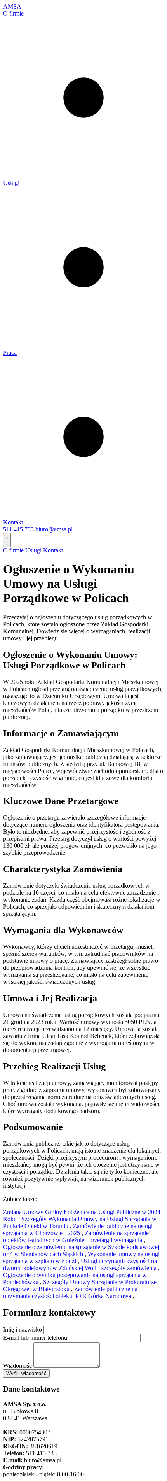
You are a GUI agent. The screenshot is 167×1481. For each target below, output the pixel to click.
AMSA (12, 6)
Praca (10, 352)
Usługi (11, 183)
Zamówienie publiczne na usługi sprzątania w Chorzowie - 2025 (78, 1229)
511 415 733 (18, 529)
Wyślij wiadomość (26, 1373)
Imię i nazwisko (22, 1329)
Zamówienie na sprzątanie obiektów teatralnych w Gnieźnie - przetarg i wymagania (76, 1236)
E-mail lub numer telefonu (35, 1337)
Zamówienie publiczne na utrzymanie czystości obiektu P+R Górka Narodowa (70, 1292)
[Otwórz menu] (7, 540)
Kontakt (13, 522)
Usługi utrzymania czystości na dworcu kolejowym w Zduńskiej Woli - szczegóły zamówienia (80, 1264)
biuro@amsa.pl (54, 529)
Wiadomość (17, 1365)
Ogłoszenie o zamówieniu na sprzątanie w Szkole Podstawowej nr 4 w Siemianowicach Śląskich (81, 1250)
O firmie (13, 13)
